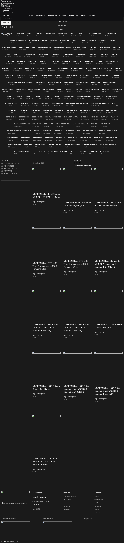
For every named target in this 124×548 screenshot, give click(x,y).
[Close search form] (2, 2)
